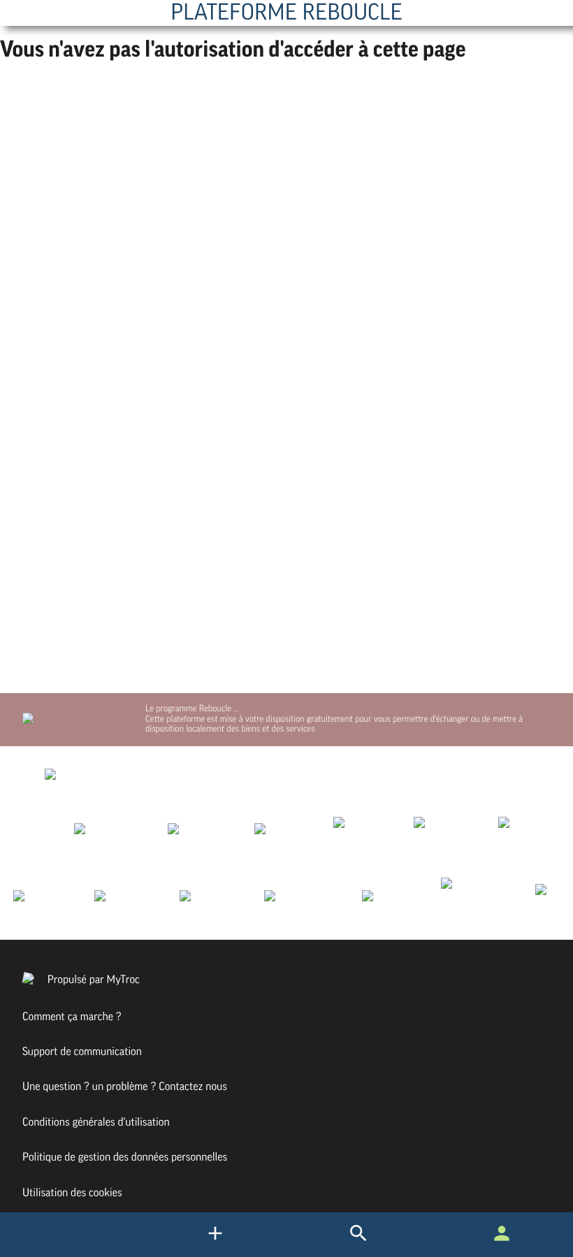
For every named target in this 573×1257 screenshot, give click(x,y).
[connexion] (501, 1246)
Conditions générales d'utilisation (96, 1122)
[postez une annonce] (358, 1246)
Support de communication (82, 1051)
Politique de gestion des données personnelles (124, 1157)
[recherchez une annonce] (215, 1246)
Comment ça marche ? (72, 1016)
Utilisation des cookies (72, 1192)
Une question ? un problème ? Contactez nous (124, 1086)
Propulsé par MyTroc (92, 979)
